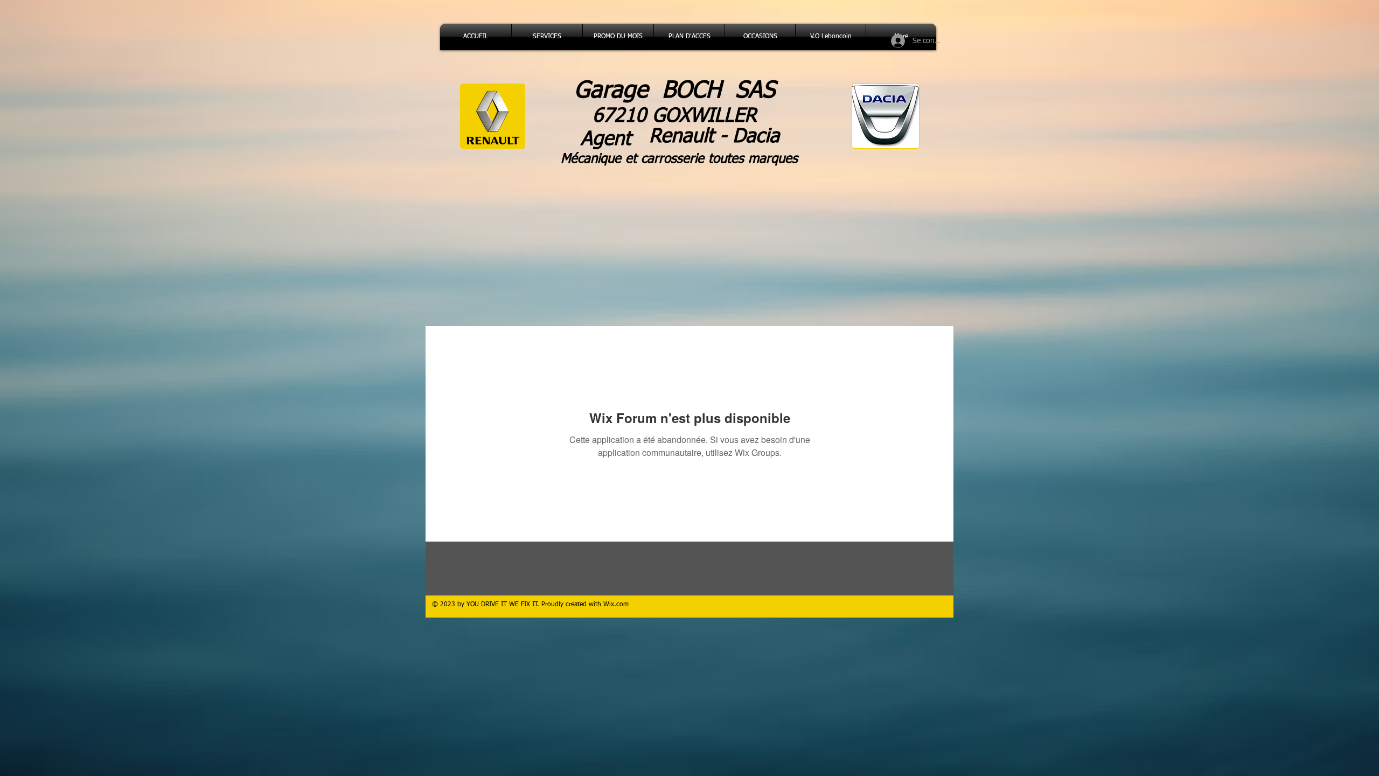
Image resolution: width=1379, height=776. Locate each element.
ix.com (619, 604)
